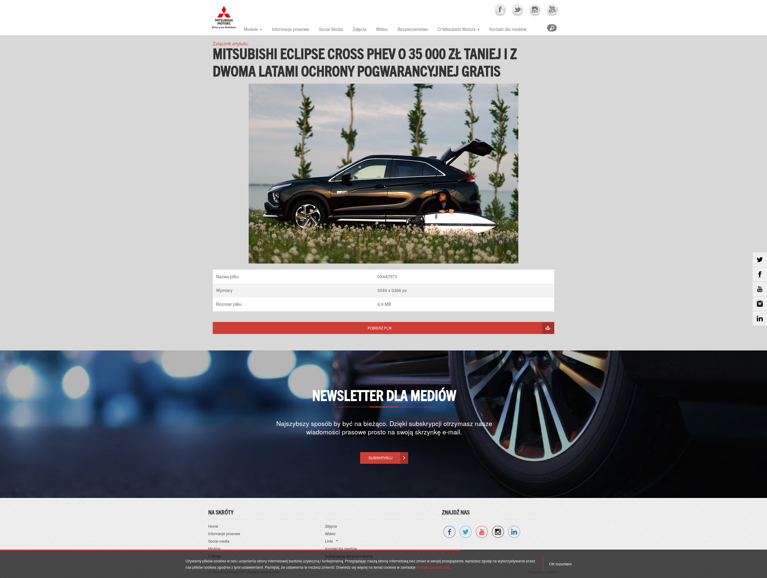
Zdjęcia (359, 29)
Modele (251, 29)
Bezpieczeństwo (413, 29)
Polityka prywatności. (433, 567)
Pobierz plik (380, 327)
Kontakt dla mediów (507, 29)
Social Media (331, 29)
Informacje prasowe (290, 29)
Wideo (382, 29)
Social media (219, 541)
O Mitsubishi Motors (456, 29)
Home (213, 526)
